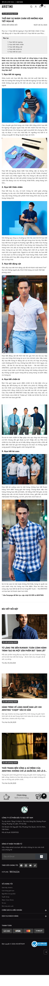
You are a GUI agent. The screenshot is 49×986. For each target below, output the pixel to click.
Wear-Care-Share (8, 900)
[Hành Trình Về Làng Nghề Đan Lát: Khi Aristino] (24, 686)
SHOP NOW (20, 2)
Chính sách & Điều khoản (12, 910)
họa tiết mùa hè (26, 65)
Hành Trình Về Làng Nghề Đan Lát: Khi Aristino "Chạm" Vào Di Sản (22, 708)
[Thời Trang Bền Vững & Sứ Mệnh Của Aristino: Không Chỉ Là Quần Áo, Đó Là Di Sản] (24, 746)
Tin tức (4, 903)
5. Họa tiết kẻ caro (14, 52)
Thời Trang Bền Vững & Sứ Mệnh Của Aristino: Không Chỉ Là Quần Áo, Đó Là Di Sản (24, 770)
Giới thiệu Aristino (7, 887)
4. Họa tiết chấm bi (15, 49)
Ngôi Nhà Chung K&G (8, 894)
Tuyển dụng (5, 897)
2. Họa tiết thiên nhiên (16, 44)
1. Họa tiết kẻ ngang (15, 42)
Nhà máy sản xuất (7, 906)
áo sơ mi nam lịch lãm (39, 368)
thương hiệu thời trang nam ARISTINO (29, 388)
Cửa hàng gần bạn (8, 890)
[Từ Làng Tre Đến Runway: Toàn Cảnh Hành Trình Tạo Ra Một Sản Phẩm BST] (24, 627)
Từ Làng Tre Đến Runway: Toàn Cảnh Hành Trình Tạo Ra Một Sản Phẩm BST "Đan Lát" (24, 649)
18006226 (14, 872)
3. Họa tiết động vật (15, 47)
